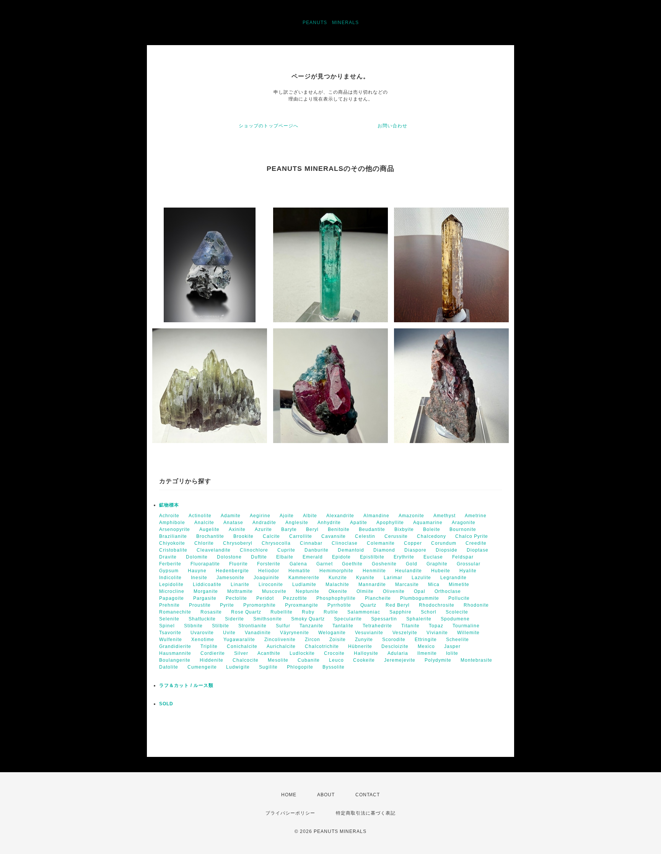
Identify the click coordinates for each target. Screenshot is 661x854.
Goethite (352, 564)
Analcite (204, 522)
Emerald (313, 557)
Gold (411, 564)
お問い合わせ (392, 125)
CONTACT (367, 794)
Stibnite (193, 625)
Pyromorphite (259, 605)
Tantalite (342, 625)
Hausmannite (175, 653)
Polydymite (438, 660)
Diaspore (415, 550)
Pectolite (236, 598)
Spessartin (384, 619)
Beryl (312, 529)
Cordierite (212, 653)
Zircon (312, 639)
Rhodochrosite (436, 605)
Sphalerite (418, 619)
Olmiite (365, 591)
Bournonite (462, 529)
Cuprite (286, 550)
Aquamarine (428, 522)
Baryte (289, 529)
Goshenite (384, 564)
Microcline (171, 591)
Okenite (338, 591)
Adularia (397, 653)
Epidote (341, 557)
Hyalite (468, 570)
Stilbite (220, 625)
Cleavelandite (214, 550)
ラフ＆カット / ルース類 (186, 685)
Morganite (206, 591)
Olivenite (394, 591)
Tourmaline (466, 625)
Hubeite (440, 570)
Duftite (259, 557)
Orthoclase (448, 591)
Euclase (433, 557)
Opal (419, 591)
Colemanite (381, 543)
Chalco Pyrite (471, 536)
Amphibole (172, 522)
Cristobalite (173, 550)
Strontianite (252, 625)
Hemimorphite (336, 570)
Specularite (348, 619)
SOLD (166, 703)
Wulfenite (170, 639)
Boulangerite (174, 660)
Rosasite (211, 612)
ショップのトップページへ (268, 125)
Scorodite (393, 639)
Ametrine (476, 515)
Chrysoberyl (237, 543)
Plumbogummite (419, 598)
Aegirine (260, 515)
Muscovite (274, 591)
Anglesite (296, 522)
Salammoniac (363, 612)
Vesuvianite (369, 632)
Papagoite (171, 598)
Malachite (337, 584)
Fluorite (238, 564)
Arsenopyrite (174, 529)
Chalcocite (246, 660)
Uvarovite (202, 632)
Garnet (324, 564)
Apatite (358, 522)
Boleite (431, 529)
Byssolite (333, 667)
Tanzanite (311, 625)
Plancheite (378, 598)
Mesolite (278, 660)
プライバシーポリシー (290, 813)
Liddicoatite (207, 584)
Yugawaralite (239, 639)
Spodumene (455, 619)
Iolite (452, 653)
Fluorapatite (205, 564)
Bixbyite (404, 529)
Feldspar (463, 557)
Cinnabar (311, 543)
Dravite (168, 557)
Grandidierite (175, 646)
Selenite (169, 619)
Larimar (393, 577)
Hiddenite (211, 660)
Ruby (308, 612)
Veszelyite (404, 632)
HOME (288, 794)
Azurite (263, 529)
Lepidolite (171, 584)
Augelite (209, 529)
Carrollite (300, 536)
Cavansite (333, 536)
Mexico (426, 646)
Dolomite (197, 557)
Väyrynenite (294, 632)
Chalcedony (431, 536)
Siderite (234, 619)
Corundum (443, 543)
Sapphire (400, 612)
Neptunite (307, 591)
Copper (413, 543)
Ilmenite (427, 653)
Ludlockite (302, 653)
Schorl (428, 612)
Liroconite (271, 584)
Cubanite (309, 660)
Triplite (209, 646)
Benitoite (339, 529)
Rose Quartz (246, 612)
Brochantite (210, 536)
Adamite (231, 515)
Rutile (331, 612)
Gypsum (169, 570)
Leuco (336, 660)
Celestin (365, 536)
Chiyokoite (172, 543)
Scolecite (457, 612)
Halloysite (366, 653)
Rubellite (281, 612)
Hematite (299, 570)
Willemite (468, 632)
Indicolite (170, 577)
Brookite (243, 536)
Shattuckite (202, 619)
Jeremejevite (399, 660)
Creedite (476, 543)
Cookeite (364, 660)
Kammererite (303, 577)
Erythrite (404, 557)
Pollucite (459, 598)
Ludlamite (304, 584)
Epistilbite (372, 557)
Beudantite (372, 529)
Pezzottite (295, 598)
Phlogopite (300, 667)
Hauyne (197, 570)
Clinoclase (345, 543)
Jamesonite (230, 577)
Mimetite (459, 584)
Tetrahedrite (377, 625)
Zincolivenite (280, 639)
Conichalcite (242, 646)
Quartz (368, 605)
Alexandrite (340, 515)
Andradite (264, 522)
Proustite (200, 605)
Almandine (376, 515)
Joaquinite (266, 577)
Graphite (437, 564)
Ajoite (287, 515)
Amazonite (411, 515)
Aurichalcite (281, 646)
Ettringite (426, 639)
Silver (241, 653)
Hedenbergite (232, 570)
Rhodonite (476, 605)
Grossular (468, 564)
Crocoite (334, 653)
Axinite (237, 529)
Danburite (316, 550)
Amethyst (444, 515)
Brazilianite (173, 536)
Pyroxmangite (301, 605)
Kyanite (365, 577)
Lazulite (421, 577)
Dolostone (229, 557)
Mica (434, 584)
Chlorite (204, 543)
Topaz (436, 625)
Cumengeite (202, 667)
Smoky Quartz (308, 619)
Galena (298, 564)
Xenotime (202, 639)
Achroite (169, 515)
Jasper (452, 646)
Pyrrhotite (339, 605)
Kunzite (338, 577)
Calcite (271, 536)
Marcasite (407, 584)
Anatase (233, 522)
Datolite (168, 667)
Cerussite (396, 536)
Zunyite (364, 639)
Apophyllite (390, 522)
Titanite (410, 625)
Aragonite (463, 522)
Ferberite (170, 564)
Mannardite (372, 584)
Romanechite (175, 612)
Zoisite (337, 639)
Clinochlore (254, 550)
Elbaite (284, 557)
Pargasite (205, 598)
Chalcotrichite (322, 646)
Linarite (240, 584)
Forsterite (268, 564)
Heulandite (408, 570)
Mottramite (240, 591)
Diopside (446, 550)
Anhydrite (329, 522)
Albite (310, 515)
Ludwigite (238, 667)
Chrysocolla (276, 543)
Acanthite (268, 653)
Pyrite (227, 605)
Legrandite (453, 577)
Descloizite (395, 646)
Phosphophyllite (336, 598)
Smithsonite (267, 619)
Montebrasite (476, 660)
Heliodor (268, 570)
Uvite (229, 632)
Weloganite (332, 632)
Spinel (167, 625)
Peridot (265, 598)
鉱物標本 (169, 505)
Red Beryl (398, 605)
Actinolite (200, 515)
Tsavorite (170, 632)
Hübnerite (360, 646)
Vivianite (437, 632)
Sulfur (283, 625)
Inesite (199, 577)
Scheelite (457, 639)
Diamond (384, 550)
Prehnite (169, 605)
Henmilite (374, 570)
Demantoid (351, 550)
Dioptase (477, 550)
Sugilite (268, 667)
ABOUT (326, 794)
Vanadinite (258, 632)
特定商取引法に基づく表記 (366, 813)
